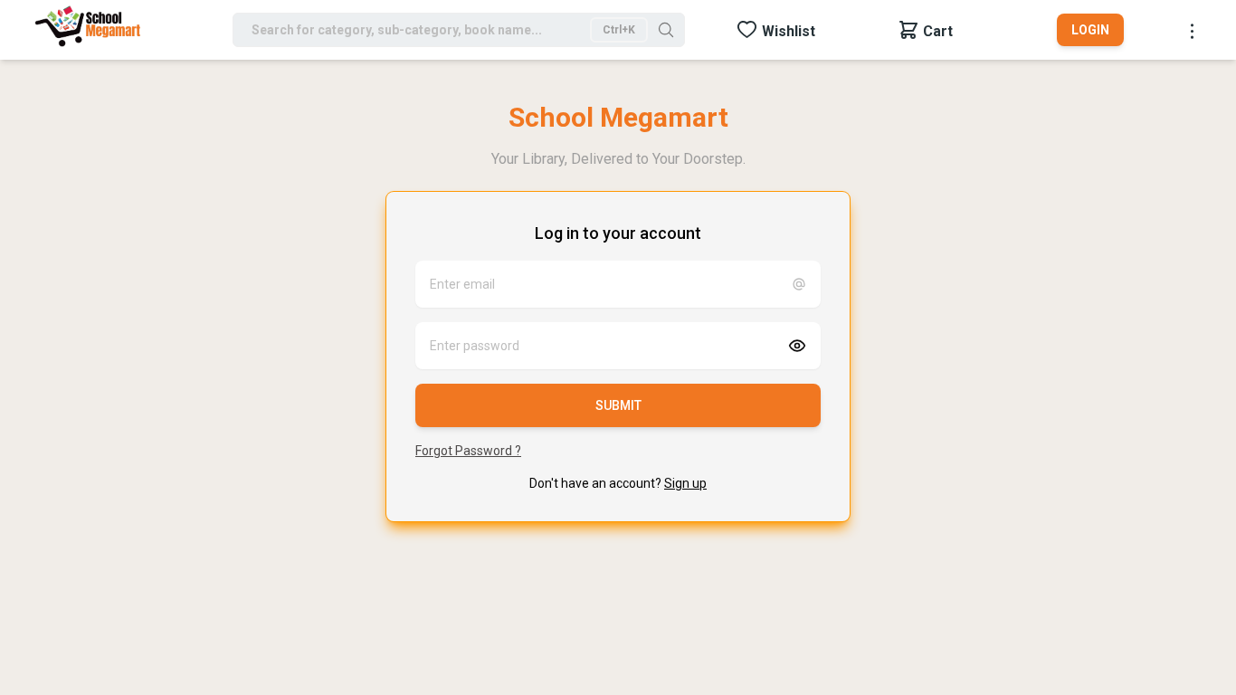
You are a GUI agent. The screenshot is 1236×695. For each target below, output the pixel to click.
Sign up (685, 483)
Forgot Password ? (468, 450)
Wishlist (788, 31)
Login (1090, 30)
